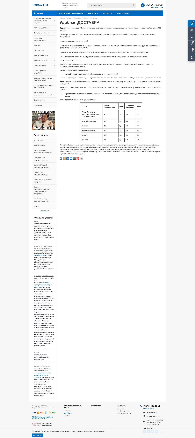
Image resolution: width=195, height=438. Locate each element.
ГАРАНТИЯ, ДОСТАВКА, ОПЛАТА (71, 13)
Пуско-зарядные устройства (40, 72)
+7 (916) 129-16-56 (154, 5)
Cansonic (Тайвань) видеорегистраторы (41, 166)
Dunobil (36, 206)
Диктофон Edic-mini (41, 55)
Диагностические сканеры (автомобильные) (43, 79)
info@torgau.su (152, 412)
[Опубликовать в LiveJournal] (81, 158)
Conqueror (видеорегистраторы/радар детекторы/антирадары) (42, 190)
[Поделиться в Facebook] (67, 158)
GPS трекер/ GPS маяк (42, 28)
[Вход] (191, 57)
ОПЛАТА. (67, 415)
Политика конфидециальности (124, 410)
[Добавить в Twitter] (71, 158)
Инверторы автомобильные (39, 39)
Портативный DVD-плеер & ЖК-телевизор (43, 86)
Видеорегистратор (41, 60)
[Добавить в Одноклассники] (64, 158)
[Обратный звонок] (191, 37)
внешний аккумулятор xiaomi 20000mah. (42, 375)
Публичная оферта (124, 413)
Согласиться (37, 435)
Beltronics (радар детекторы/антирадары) (43, 151)
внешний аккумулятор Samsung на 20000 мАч (43, 285)
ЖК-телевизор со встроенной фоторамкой (43, 94)
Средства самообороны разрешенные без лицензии (42, 20)
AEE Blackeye (38, 140)
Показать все (44, 211)
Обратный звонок (157, 7)
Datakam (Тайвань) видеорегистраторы (41, 200)
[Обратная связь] (191, 30)
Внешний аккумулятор (42, 33)
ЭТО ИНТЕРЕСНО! (123, 13)
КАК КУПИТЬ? (93, 13)
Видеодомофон (39, 100)
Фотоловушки (39, 50)
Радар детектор (40, 65)
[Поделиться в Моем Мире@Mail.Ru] (74, 158)
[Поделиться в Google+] (78, 158)
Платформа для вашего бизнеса (47, 424)
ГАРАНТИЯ (67, 411)
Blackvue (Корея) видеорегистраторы (41, 159)
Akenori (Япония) (39, 145)
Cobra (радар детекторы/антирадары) (43, 181)
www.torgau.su (39, 373)
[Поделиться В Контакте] (61, 158)
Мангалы (37, 45)
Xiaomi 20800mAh (40, 255)
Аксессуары (38, 105)
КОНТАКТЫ (107, 13)
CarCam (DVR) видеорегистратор (40, 173)
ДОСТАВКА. (68, 413)
